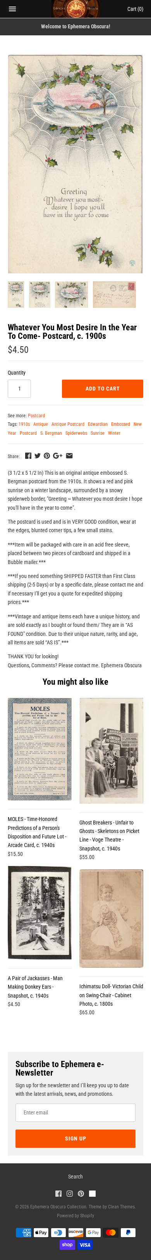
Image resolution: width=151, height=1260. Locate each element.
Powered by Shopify (75, 1215)
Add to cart (103, 388)
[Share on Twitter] (37, 456)
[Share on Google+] (57, 456)
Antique (40, 424)
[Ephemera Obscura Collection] (75, 9)
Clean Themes (121, 1207)
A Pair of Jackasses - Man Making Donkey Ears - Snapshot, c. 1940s (35, 987)
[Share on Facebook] (28, 456)
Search (75, 1176)
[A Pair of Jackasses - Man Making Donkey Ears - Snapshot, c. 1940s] (40, 913)
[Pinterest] (81, 1194)
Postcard (36, 415)
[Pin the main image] (47, 456)
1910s (24, 424)
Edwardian (98, 424)
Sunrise (98, 433)
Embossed (120, 424)
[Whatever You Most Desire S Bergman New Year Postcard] (75, 164)
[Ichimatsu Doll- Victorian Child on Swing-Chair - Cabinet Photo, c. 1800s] (111, 919)
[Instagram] (70, 1194)
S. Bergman (51, 433)
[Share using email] (69, 456)
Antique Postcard (67, 424)
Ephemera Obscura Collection (58, 1207)
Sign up (75, 1138)
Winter (114, 433)
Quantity (17, 373)
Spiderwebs (76, 433)
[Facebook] (58, 1194)
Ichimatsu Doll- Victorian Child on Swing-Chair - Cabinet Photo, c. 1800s (111, 995)
